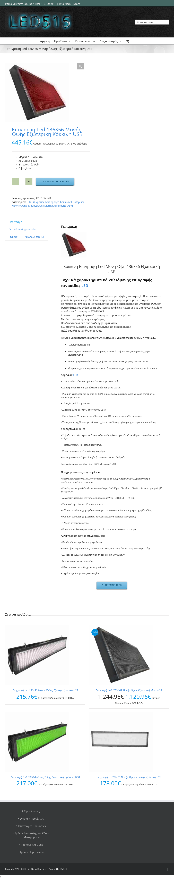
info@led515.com (69, 3)
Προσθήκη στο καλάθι (55, 181)
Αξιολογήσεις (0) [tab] (34, 236)
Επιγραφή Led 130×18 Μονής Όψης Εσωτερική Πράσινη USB (45, 777)
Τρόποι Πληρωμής (32, 844)
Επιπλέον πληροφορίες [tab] (22, 229)
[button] (80, 66)
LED (84, 285)
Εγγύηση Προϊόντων (32, 818)
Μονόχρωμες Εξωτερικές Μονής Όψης (50, 205)
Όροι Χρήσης (32, 811)
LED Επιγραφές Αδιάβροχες (43, 202)
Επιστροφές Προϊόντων (32, 826)
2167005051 (48, 3)
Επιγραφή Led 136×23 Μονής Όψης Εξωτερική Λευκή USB (45, 690)
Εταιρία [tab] (13, 236)
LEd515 (63, 869)
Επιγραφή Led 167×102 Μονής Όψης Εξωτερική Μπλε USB (129, 690)
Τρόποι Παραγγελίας (32, 852)
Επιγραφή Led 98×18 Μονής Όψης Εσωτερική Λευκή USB (129, 777)
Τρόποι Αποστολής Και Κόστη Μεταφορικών (32, 835)
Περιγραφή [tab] (15, 221)
